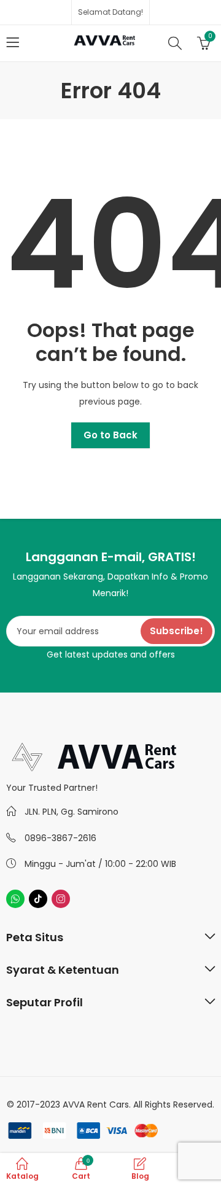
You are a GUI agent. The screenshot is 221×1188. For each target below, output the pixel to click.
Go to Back (110, 435)
